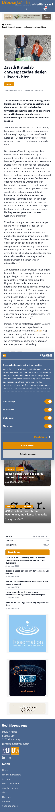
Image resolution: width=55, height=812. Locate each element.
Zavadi (38, 330)
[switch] (48, 410)
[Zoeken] (27, 9)
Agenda (6, 779)
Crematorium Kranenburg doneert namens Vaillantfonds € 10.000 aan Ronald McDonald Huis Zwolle (25, 560)
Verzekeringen (24, 506)
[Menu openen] (10, 9)
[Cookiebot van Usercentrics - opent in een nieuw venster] (40, 355)
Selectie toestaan (28, 454)
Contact (6, 801)
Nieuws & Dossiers (11, 774)
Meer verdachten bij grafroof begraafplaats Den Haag (27, 603)
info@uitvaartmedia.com (16, 743)
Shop (4, 792)
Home (5, 770)
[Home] (3, 24)
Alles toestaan (27, 445)
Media (20, 469)
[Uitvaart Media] (27, 3)
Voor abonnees (10, 805)
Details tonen (40, 437)
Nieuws (8, 24)
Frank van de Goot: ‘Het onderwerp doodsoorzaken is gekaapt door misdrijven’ (25, 593)
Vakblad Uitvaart (10, 788)
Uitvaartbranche (10, 783)
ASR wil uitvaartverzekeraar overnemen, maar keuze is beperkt (26, 512)
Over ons (6, 797)
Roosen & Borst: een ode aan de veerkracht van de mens (24, 475)
